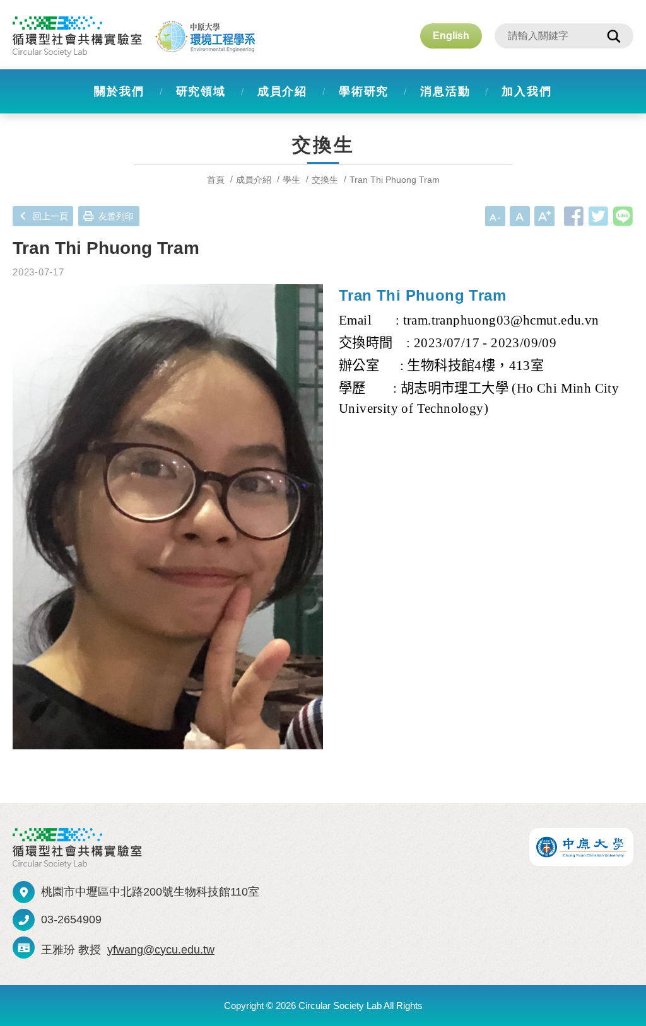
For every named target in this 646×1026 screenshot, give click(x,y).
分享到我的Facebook (574, 216)
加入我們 (526, 91)
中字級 (520, 216)
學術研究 (364, 91)
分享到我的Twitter (599, 216)
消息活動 (445, 91)
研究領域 (201, 91)
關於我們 (119, 91)
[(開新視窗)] (581, 847)
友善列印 (116, 216)
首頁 (216, 180)
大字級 (544, 216)
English (451, 35)
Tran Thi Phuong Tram (394, 180)
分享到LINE (623, 216)
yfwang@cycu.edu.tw (160, 949)
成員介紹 (282, 91)
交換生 (325, 180)
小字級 (495, 216)
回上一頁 (50, 216)
